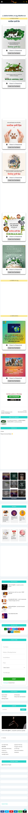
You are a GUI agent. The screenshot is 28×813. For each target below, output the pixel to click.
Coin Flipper (4, 696)
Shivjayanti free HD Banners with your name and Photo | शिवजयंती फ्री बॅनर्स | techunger (6, 519)
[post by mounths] (14, 738)
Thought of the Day (18, 746)
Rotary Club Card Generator (20, 696)
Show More (14, 498)
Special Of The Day (18, 744)
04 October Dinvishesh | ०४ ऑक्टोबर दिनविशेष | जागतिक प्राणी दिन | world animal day (16, 421)
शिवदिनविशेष (4, 746)
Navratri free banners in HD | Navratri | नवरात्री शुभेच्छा (22, 518)
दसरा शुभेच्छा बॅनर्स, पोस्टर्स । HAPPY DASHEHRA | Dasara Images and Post (17, 600)
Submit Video (5, 804)
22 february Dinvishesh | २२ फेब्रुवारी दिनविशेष (13, 537)
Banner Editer (4, 694)
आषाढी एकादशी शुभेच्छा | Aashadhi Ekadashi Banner (16, 607)
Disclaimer (16, 752)
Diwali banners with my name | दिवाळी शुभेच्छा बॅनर (16, 592)
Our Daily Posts (5, 744)
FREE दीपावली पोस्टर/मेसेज (13, 613)
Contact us (4, 750)
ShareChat (17, 631)
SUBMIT (14, 679)
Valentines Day (22, 536)
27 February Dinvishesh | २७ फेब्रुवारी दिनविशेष (5, 537)
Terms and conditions (18, 750)
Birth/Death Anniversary (6, 748)
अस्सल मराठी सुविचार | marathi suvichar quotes (16, 585)
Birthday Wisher (5, 698)
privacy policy (4, 752)
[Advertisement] (14, 11)
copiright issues (5, 754)
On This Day (16, 748)
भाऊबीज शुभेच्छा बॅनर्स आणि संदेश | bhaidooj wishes (14, 518)
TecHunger (5, 682)
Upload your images (7, 764)
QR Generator (17, 694)
